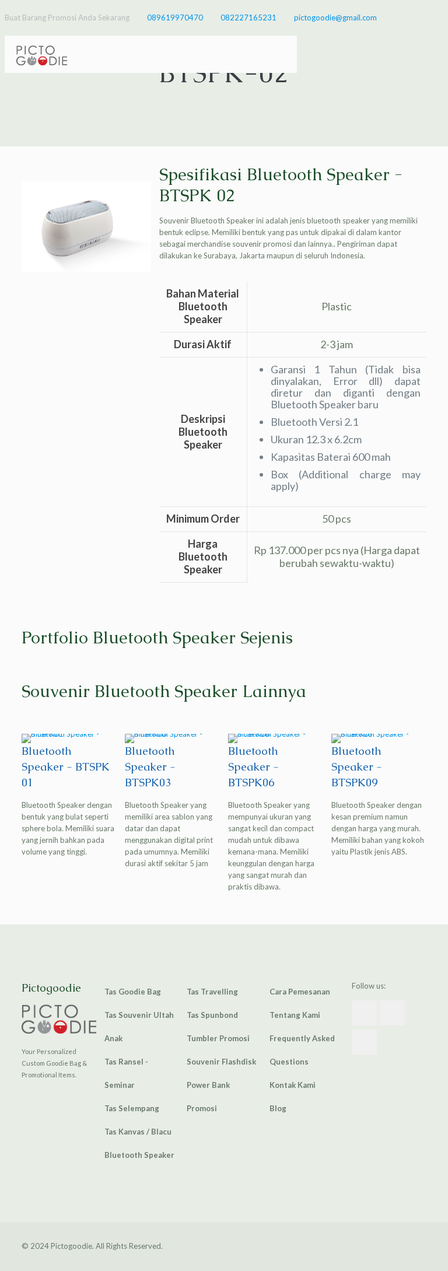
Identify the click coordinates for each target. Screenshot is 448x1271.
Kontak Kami (293, 1085)
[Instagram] (437, 17)
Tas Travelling (212, 991)
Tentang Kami (295, 1015)
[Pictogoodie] (41, 54)
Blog (278, 1108)
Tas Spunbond (212, 1015)
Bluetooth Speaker (139, 1155)
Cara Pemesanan (300, 991)
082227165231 (248, 17)
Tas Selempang (131, 1108)
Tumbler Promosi (218, 1038)
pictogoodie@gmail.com (335, 17)
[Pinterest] (421, 17)
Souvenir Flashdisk (221, 1061)
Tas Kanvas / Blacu (138, 1131)
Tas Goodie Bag (132, 991)
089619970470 (175, 17)
